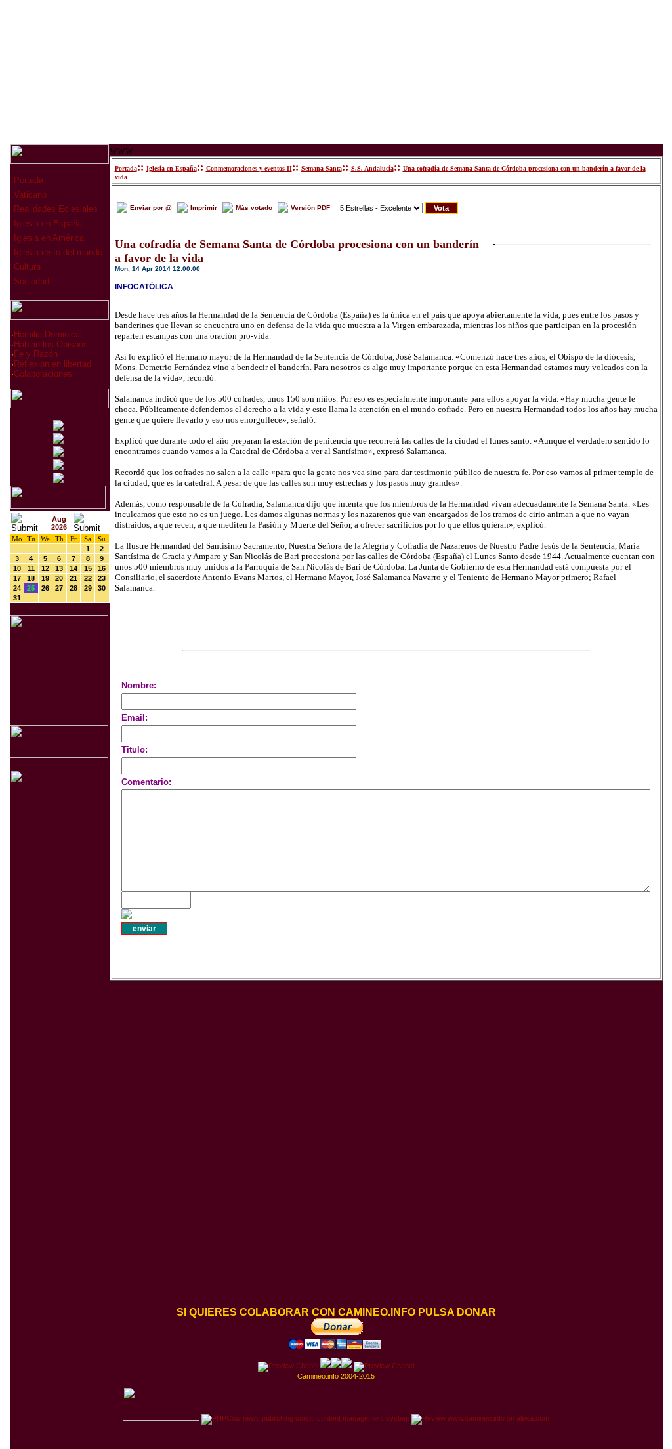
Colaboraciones (43, 374)
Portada (27, 180)
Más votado (254, 207)
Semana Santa (321, 168)
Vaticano (29, 195)
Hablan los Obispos (51, 344)
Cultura (26, 267)
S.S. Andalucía (372, 168)
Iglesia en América (47, 238)
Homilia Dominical (48, 334)
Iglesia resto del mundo (56, 252)
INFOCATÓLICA (144, 286)
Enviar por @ (151, 207)
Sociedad (30, 281)
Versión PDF (310, 207)
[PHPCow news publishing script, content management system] (305, 1418)
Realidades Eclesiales (54, 209)
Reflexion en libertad (52, 364)
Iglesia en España (46, 223)
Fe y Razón (36, 354)
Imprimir (203, 207)
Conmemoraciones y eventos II (249, 168)
